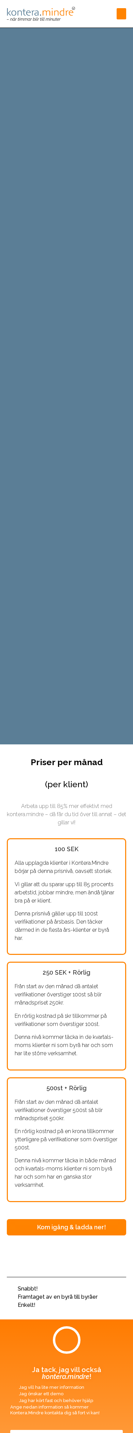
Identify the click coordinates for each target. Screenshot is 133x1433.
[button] (121, 13)
